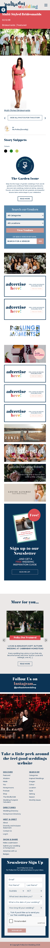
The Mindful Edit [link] (9, 797)
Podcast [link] (6, 791)
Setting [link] (32, 794)
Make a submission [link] (10, 843)
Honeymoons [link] (8, 788)
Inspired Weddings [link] (36, 778)
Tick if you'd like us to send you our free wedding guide (24, 913)
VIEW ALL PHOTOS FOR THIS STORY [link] (25, 118)
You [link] (4, 785)
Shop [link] (5, 794)
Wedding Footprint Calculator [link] (10, 801)
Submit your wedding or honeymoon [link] (11, 847)
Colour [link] (31, 785)
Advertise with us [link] (10, 851)
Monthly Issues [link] (35, 800)
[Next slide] (46, 640)
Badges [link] (6, 854)
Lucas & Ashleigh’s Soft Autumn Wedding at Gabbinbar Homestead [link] (25, 647)
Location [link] (32, 788)
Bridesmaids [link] (9, 25)
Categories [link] (33, 775)
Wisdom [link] (6, 778)
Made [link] (5, 781)
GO (40, 241)
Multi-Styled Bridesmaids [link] (17, 110)
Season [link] (32, 797)
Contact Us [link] (7, 831)
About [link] (5, 823)
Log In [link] (5, 834)
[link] (3, 9)
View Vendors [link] (25, 230)
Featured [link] (21, 25)
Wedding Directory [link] (10, 811)
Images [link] (32, 781)
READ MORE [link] (25, 199)
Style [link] (31, 791)
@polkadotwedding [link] (25, 687)
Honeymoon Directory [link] (12, 814)
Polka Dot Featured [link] (25, 637)
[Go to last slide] (4, 640)
